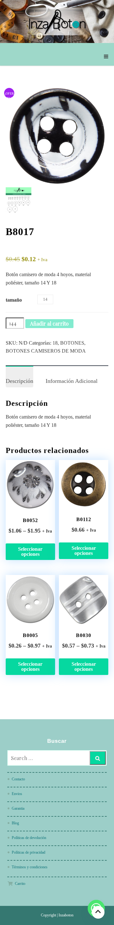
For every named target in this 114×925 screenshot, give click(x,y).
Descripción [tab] (19, 381)
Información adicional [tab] (72, 381)
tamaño (14, 300)
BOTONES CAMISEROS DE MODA (46, 351)
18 (55, 343)
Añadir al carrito (49, 323)
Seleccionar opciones (30, 551)
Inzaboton (66, 915)
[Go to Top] (98, 912)
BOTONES (72, 343)
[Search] (98, 758)
